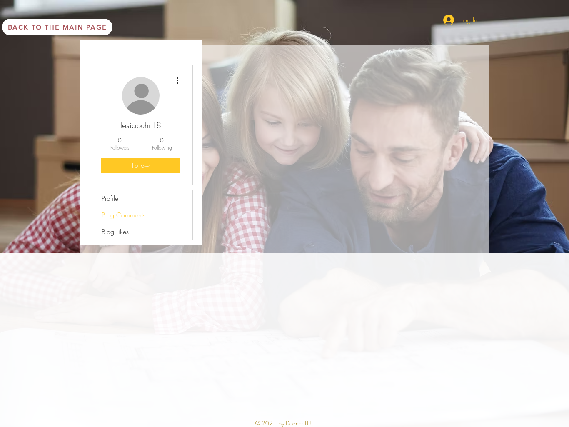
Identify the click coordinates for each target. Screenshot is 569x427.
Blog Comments (123, 215)
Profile (110, 198)
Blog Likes (115, 231)
